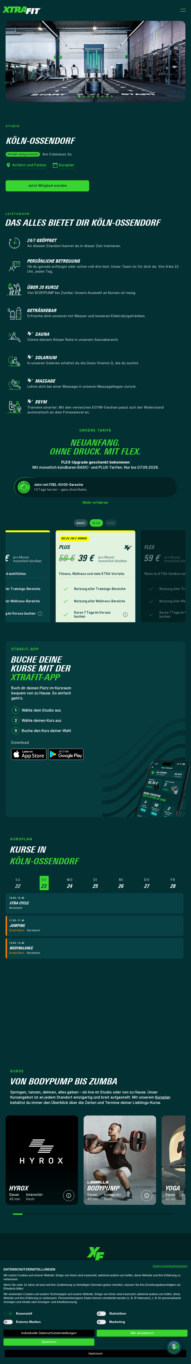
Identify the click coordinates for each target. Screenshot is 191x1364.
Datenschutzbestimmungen (170, 1266)
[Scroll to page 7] (107, 96)
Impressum (95, 1353)
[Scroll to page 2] (84, 96)
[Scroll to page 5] (98, 96)
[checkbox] (8, 1313)
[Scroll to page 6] (102, 96)
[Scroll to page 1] (79, 96)
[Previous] (13, 61)
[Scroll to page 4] (93, 96)
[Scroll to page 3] (88, 96)
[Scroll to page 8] (112, 96)
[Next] (177, 61)
